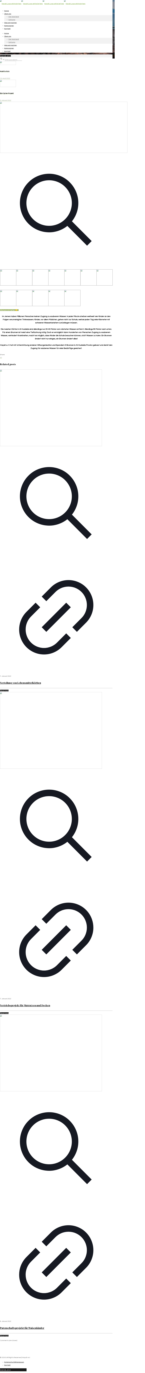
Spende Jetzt (5, 56)
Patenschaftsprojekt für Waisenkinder (22, 1328)
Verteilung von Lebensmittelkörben (20, 683)
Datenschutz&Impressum (14, 1362)
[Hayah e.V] (42, 3)
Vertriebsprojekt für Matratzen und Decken (25, 1005)
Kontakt (7, 1365)
